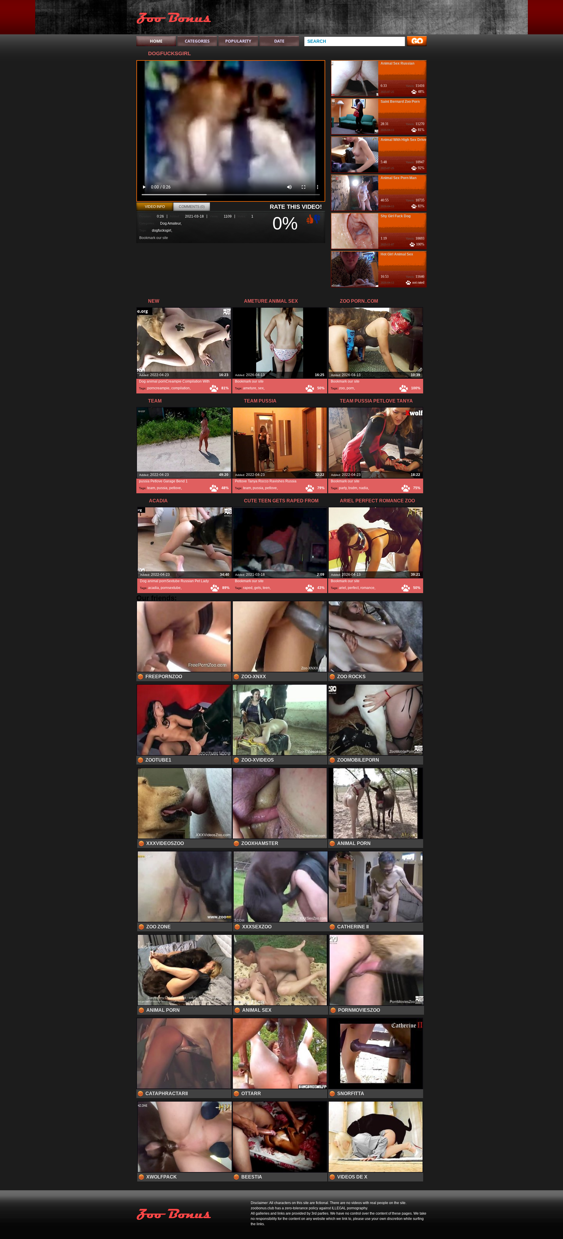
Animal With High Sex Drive (403, 140)
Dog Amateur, (171, 223)
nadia (363, 488)
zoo (342, 388)
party (343, 488)
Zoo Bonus (173, 18)
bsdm (352, 488)
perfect (353, 588)
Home (156, 41)
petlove (175, 488)
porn (350, 388)
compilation (180, 388)
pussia (162, 488)
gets (257, 588)
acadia (153, 588)
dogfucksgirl (161, 230)
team (151, 488)
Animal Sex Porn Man (398, 178)
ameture (249, 388)
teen (266, 588)
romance (367, 588)
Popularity (238, 41)
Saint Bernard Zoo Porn (400, 102)
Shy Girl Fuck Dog (396, 216)
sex (261, 388)
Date (279, 41)
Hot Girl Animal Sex (397, 254)
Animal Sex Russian (397, 63)
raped (247, 588)
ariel (342, 588)
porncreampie (158, 388)
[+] (309, 218)
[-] (317, 218)
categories (197, 41)
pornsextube (171, 588)
